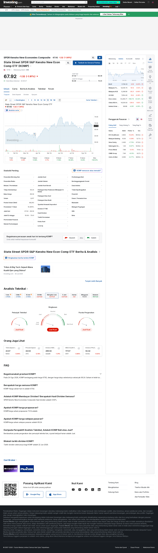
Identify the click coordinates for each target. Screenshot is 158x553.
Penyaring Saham (94, 6)
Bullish (93, 238)
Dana (32, 10)
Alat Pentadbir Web (142, 497)
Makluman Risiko (149, 547)
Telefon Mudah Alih (142, 487)
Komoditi (129, 59)
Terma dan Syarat (121, 547)
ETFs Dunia (25, 10)
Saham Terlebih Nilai (74, 10)
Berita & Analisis (27, 89)
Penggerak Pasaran (118, 119)
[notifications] (148, 2)
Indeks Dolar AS (114, 106)
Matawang (112, 59)
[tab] (8, 295)
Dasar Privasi (135, 547)
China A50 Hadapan (115, 102)
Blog (136, 483)
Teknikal (41, 89)
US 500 (111, 95)
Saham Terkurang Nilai (58, 10)
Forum (51, 89)
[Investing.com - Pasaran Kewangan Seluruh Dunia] (13, 2)
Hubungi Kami (113, 492)
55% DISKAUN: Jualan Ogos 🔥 (108, 2)
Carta (14, 89)
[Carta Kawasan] (10, 100)
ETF (6, 10)
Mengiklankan (113, 487)
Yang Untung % (124, 125)
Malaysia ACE (113, 91)
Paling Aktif (112, 125)
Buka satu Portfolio (142, 492)
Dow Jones (112, 99)
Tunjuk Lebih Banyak (93, 281)
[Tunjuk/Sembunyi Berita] (59, 100)
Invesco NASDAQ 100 (53, 348)
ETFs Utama (15, 10)
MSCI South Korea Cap (73, 348)
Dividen (26, 94)
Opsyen (34, 94)
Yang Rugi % (136, 125)
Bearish (72, 238)
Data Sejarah (16, 94)
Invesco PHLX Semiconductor (95, 348)
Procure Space (31, 348)
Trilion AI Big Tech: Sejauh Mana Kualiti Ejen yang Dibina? (18, 269)
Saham (137, 59)
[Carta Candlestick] (6, 100)
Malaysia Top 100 (115, 88)
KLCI (110, 84)
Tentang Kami (113, 483)
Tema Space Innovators (14, 348)
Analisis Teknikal (15, 288)
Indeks (121, 59)
